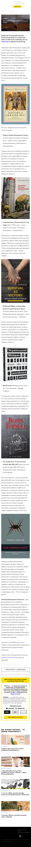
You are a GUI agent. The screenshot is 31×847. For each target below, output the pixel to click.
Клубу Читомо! (15, 694)
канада (3, 11)
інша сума (23, 712)
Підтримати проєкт (15, 717)
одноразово (21, 708)
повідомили (4, 41)
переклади (12, 11)
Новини (4, 664)
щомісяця (11, 708)
